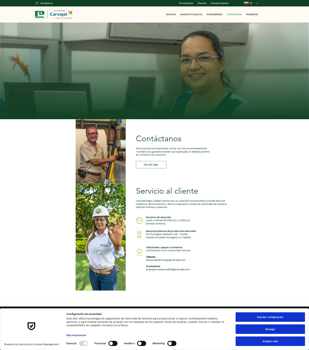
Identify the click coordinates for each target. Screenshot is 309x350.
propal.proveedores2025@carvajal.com (168, 269)
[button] (171, 14)
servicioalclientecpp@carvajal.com (166, 260)
